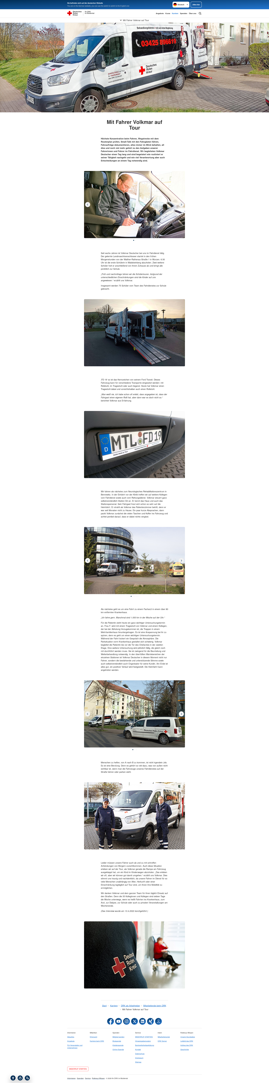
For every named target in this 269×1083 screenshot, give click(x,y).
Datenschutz (139, 1053)
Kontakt (138, 1049)
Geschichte (184, 1049)
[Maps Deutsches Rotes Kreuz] (158, 1021)
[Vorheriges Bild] (181, 204)
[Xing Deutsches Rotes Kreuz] (150, 1021)
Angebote (160, 13)
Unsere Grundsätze (187, 1037)
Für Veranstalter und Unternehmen (74, 1046)
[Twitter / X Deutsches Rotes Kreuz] (134, 1021)
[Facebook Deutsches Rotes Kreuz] (110, 1021)
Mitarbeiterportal (164, 1037)
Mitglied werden (118, 1037)
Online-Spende (118, 1049)
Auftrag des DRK (186, 1045)
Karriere (175, 13)
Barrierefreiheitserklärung (144, 1045)
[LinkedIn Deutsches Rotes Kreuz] (142, 1021)
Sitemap (138, 1062)
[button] (133, 240)
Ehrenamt (93, 1037)
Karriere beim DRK (97, 1041)
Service (88, 1078)
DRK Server (162, 1041)
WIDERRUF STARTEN (144, 1037)
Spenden (183, 13)
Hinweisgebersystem (143, 1041)
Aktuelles (70, 1037)
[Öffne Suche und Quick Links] (200, 13)
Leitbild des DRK (186, 1041)
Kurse (167, 13)
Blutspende (117, 1041)
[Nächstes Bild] (87, 204)
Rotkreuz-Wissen (98, 1078)
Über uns (192, 13)
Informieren (71, 1078)
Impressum (139, 1058)
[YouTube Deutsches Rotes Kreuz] (118, 1021)
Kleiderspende (118, 1045)
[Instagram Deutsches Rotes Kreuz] (126, 1021)
